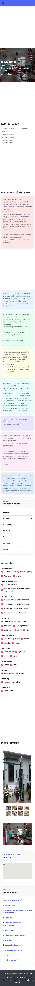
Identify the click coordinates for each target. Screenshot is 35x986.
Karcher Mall (10, 905)
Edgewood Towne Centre (15, 935)
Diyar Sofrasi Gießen (13, 950)
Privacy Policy (23, 980)
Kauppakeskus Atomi (14, 945)
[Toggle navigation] (3, 3)
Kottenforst (10, 930)
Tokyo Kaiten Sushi (13, 960)
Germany (5, 980)
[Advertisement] (17, 27)
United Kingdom (25, 977)
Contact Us (13, 980)
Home (6, 977)
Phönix (7, 955)
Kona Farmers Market (13, 900)
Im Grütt (8, 940)
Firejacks (8, 918)
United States (13, 977)
